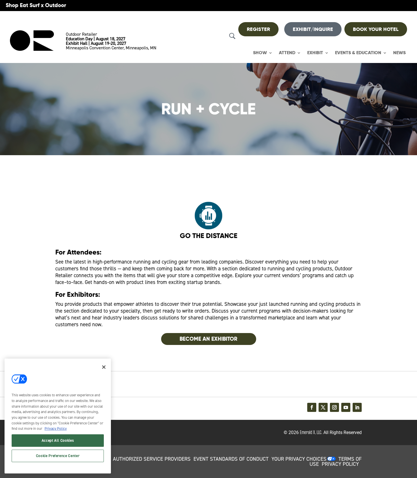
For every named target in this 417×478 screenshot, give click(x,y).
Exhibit (315, 52)
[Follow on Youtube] (345, 407)
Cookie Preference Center (58, 455)
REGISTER (258, 29)
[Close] (104, 367)
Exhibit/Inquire (313, 29)
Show (260, 52)
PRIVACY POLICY (340, 464)
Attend (287, 52)
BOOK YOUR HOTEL (376, 29)
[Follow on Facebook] (311, 407)
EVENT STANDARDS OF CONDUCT (231, 459)
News (399, 52)
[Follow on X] (323, 407)
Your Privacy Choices (299, 459)
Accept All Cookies (58, 440)
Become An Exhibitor (208, 339)
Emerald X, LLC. (311, 432)
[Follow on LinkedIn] (357, 407)
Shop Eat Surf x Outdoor (36, 5)
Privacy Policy (56, 428)
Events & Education (358, 52)
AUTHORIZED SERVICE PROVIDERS (152, 459)
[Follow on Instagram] (334, 407)
